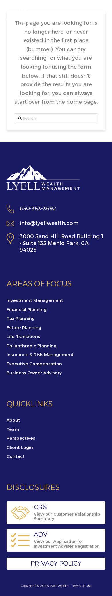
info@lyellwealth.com (49, 223)
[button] (98, 18)
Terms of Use (81, 585)
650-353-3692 (38, 208)
